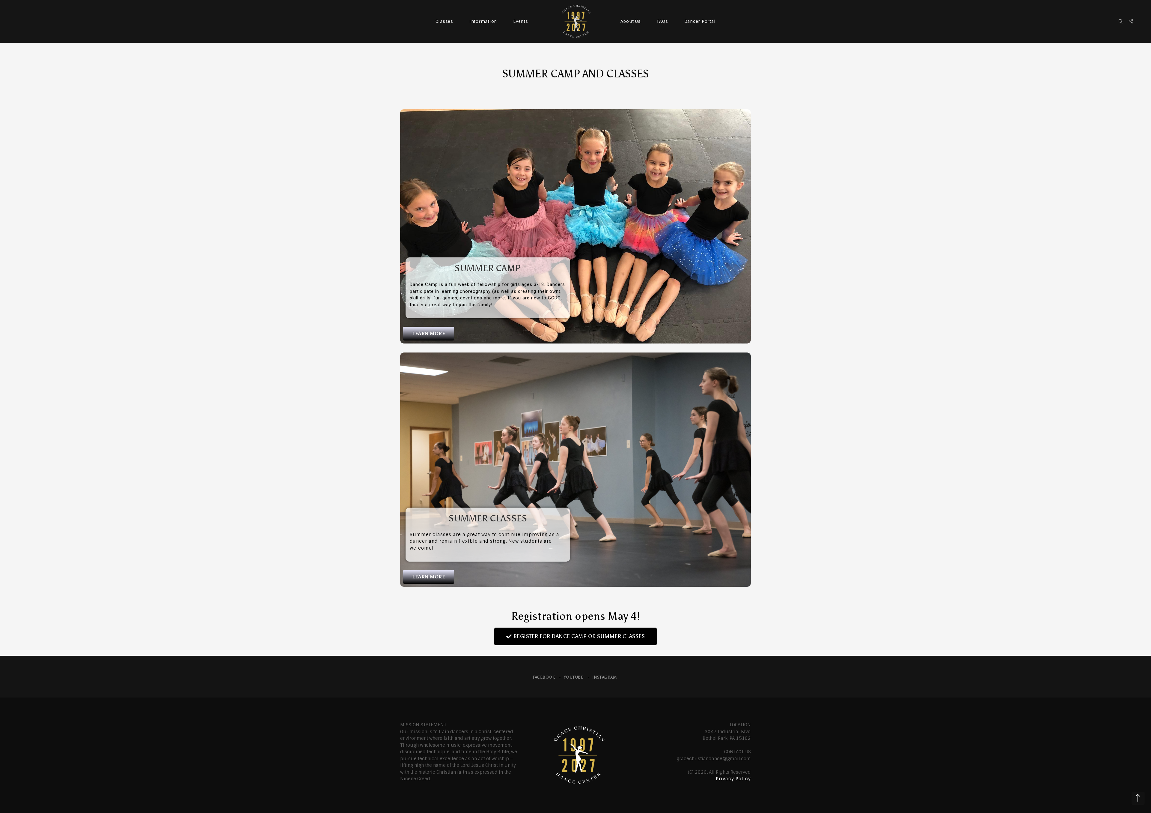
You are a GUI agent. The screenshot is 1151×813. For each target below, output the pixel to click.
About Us (630, 21)
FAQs (662, 21)
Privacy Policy (733, 779)
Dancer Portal (700, 21)
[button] (428, 333)
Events (520, 21)
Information (483, 21)
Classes (444, 21)
